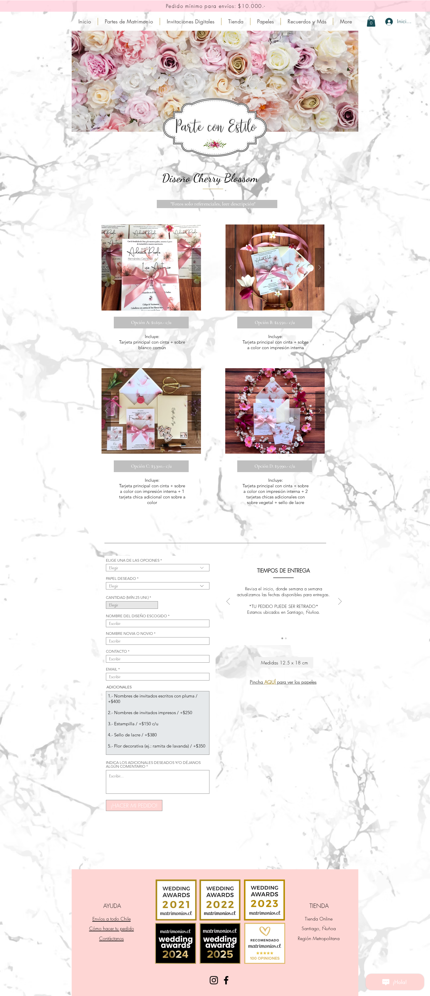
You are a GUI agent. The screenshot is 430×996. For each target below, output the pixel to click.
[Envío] (286, 638)
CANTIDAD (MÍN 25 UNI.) (127, 597)
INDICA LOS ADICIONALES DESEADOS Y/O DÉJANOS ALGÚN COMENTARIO (153, 764)
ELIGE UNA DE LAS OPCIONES (132, 560)
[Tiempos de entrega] (282, 638)
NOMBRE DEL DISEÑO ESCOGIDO (136, 616)
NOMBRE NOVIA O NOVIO (129, 633)
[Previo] (228, 602)
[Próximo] (340, 602)
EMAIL (111, 669)
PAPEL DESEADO (121, 578)
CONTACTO (116, 651)
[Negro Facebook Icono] (226, 980)
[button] (151, 267)
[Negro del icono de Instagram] (213, 980)
